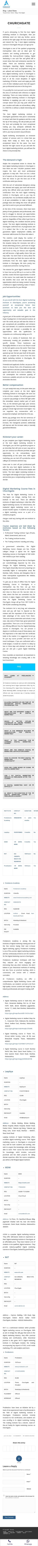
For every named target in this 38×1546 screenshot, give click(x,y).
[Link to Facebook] (30, 1529)
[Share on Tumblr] (22, 1448)
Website (29, 1489)
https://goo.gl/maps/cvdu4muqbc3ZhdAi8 (18, 1028)
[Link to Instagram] (33, 1529)
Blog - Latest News (10, 11)
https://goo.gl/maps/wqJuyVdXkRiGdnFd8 (18, 1059)
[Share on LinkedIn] (19, 1448)
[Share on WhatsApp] (12, 1448)
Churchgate (19, 23)
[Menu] (32, 4)
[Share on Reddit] (30, 1448)
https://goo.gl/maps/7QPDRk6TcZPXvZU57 (19, 1044)
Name (29, 1474)
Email (29, 1481)
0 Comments (17, 1436)
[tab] (19, 676)
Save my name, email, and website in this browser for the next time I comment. (20, 1497)
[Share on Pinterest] (15, 1448)
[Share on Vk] (26, 1448)
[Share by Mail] (33, 1448)
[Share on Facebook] (5, 1448)
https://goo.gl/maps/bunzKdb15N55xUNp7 (19, 1013)
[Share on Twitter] (8, 1448)
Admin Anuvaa (29, 1436)
